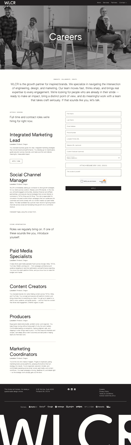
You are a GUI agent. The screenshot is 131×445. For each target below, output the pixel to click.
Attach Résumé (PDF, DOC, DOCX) (93, 165)
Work (99, 2)
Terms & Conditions (106, 393)
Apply (93, 188)
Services (106, 2)
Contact (122, 2)
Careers (102, 389)
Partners (114, 2)
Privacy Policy (104, 391)
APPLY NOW (16, 161)
